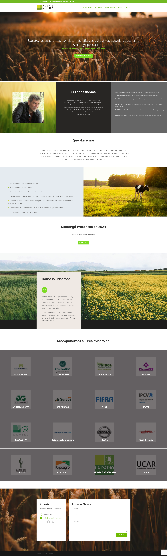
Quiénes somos (87, 7)
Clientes (120, 7)
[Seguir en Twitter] (53, 522)
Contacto (127, 7)
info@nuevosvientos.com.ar (53, 518)
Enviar (121, 535)
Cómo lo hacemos (109, 7)
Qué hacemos (98, 7)
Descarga (83, 242)
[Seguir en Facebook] (48, 522)
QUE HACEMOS (83, 63)
